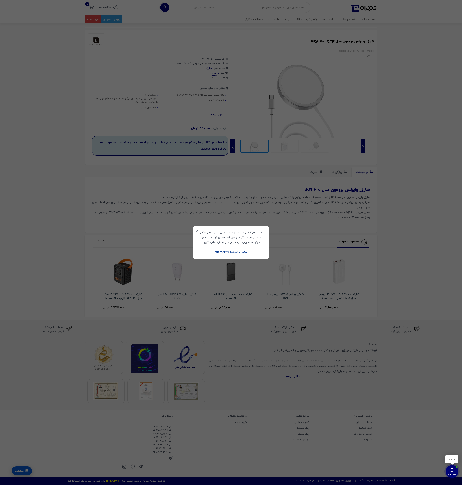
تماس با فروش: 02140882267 (231, 252)
